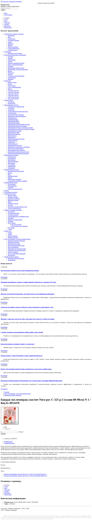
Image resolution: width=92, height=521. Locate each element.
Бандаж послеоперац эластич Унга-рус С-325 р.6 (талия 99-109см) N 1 (25, 475)
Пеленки (10, 221)
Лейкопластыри (13, 176)
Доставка (7, 22)
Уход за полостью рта (14, 208)
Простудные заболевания (15, 148)
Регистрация (8, 15)
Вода (9, 37)
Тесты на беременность (15, 189)
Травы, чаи (7, 231)
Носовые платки (13, 203)
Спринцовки (12, 77)
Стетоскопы (11, 165)
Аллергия (11, 108)
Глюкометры (12, 158)
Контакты (7, 26)
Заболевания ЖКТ (13, 121)
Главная (6, 18)
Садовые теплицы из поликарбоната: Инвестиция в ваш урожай (22, 332)
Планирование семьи (10, 182)
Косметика (7, 81)
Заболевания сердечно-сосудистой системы (21, 129)
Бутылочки (11, 211)
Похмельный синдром (15, 145)
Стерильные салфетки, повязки (17, 181)
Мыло (10, 202)
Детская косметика (13, 213)
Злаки (10, 42)
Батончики (11, 35)
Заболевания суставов (14, 131)
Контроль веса (12, 135)
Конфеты (10, 43)
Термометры (12, 166)
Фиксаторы (11, 255)
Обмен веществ (12, 140)
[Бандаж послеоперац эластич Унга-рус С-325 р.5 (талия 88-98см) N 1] (10, 424)
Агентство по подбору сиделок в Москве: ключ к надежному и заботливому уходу (27, 307)
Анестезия (11, 110)
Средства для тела (13, 97)
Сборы (10, 232)
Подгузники (11, 223)
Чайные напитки (13, 237)
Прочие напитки (13, 47)
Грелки (10, 61)
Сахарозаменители (13, 48)
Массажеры (11, 163)
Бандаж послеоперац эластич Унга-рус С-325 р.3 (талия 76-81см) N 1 (25, 474)
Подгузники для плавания (20, 226)
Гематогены (11, 39)
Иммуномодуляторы (14, 134)
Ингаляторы (11, 160)
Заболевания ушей (13, 132)
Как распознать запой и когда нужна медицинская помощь (20, 270)
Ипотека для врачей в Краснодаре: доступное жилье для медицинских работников (27, 294)
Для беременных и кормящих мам (18, 216)
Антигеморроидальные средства (18, 111)
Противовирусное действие (16, 150)
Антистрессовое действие (16, 114)
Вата (9, 174)
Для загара (11, 102)
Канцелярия (11, 260)
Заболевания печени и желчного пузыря (20, 127)
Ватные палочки (13, 197)
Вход (5, 13)
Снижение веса (12, 50)
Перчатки (11, 72)
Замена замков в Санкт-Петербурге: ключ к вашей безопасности (21, 355)
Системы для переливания (16, 76)
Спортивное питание (10, 192)
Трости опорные (13, 252)
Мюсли (10, 45)
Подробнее (4, 277)
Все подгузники (16, 224)
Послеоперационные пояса (16, 245)
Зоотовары (7, 51)
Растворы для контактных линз (17, 207)
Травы (10, 234)
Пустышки (11, 228)
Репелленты (11, 103)
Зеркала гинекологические (16, 63)
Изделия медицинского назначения (15, 55)
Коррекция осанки (13, 242)
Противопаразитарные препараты (18, 153)
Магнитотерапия (13, 161)
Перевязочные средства (11, 169)
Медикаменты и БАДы (11, 105)
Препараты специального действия (19, 147)
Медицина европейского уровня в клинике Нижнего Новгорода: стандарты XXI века (28, 282)
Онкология (11, 142)
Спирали (10, 187)
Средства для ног (13, 93)
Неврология (11, 137)
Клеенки (10, 66)
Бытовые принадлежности (16, 258)
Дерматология (12, 118)
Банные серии (12, 82)
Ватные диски (12, 195)
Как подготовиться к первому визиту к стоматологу (18, 344)
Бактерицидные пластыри (16, 171)
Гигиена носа (12, 156)
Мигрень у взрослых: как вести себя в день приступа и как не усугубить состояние (27, 319)
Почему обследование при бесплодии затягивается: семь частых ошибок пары (26, 369)
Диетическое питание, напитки (14, 34)
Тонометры (11, 168)
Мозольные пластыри (14, 179)
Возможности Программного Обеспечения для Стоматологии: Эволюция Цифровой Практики (31, 380)
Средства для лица (13, 92)
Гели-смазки (11, 184)
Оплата (6, 24)
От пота (10, 205)
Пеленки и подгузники (15, 53)
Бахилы (10, 58)
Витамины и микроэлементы (17, 116)
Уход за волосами (13, 98)
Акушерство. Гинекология (16, 106)
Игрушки (11, 218)
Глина (10, 84)
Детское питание (13, 215)
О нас (6, 19)
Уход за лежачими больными (16, 253)
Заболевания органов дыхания (17, 126)
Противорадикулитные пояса (17, 249)
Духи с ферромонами (14, 87)
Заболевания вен (13, 119)
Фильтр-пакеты (12, 236)
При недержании (13, 247)
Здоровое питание (13, 40)
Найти (3, 10)
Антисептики (12, 113)
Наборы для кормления (15, 219)
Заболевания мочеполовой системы (19, 124)
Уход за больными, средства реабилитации (17, 239)
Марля (10, 177)
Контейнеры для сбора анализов (18, 69)
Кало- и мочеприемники (15, 64)
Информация (8, 441)
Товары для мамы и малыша (13, 210)
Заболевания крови (14, 123)
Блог (5, 21)
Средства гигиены (10, 194)
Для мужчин (12, 85)
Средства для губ (13, 90)
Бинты (10, 173)
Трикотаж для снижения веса (17, 250)
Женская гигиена (13, 200)
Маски (10, 71)
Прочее (10, 74)
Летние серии (8, 100)
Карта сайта (8, 27)
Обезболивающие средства (16, 139)
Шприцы (10, 79)
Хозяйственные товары (11, 257)
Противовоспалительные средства (18, 152)
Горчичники (11, 60)
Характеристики (9, 443)
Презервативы (12, 186)
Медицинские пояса (14, 244)
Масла (10, 89)
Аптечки (10, 56)
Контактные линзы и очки (16, 68)
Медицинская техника (11, 155)
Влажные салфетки (14, 198)
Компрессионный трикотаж (16, 240)
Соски (10, 229)
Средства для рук (13, 95)
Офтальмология (13, 144)
